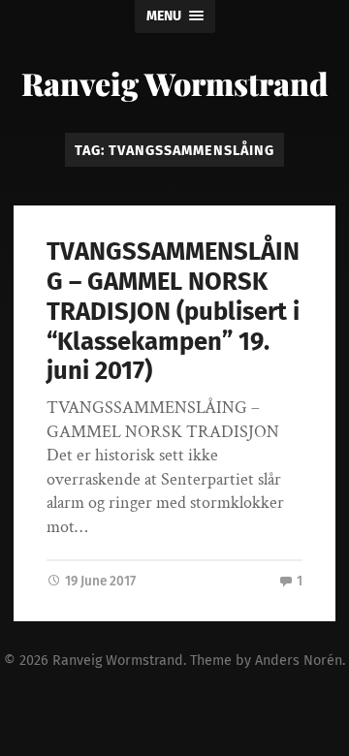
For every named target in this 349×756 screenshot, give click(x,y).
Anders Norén (298, 660)
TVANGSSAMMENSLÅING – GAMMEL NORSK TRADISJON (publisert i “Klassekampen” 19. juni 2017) (173, 311)
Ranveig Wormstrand (174, 83)
